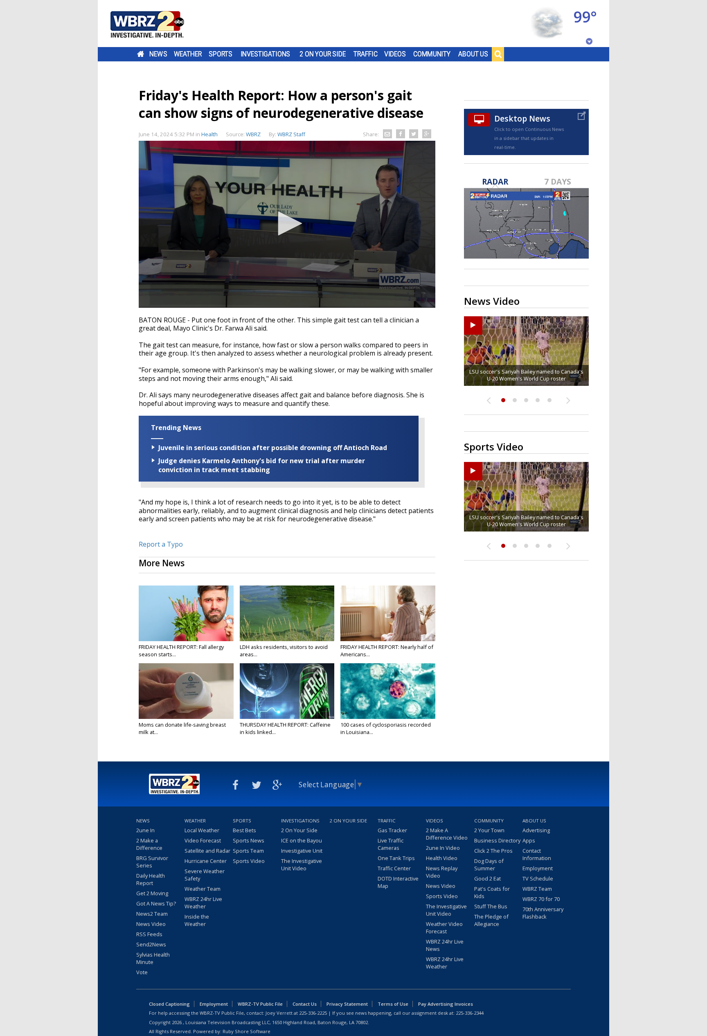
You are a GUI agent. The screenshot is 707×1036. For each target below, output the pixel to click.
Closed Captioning (169, 1004)
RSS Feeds (149, 934)
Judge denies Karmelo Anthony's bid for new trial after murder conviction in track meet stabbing (261, 465)
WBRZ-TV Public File (260, 1004)
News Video (151, 924)
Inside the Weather (197, 920)
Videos (395, 54)
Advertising (536, 830)
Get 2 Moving (152, 893)
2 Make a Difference (149, 844)
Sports (220, 54)
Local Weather (202, 830)
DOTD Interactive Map (398, 882)
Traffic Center (394, 868)
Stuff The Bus (490, 906)
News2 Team (152, 913)
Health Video (441, 858)
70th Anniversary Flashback (542, 912)
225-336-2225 (313, 1013)
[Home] (157, 23)
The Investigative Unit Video (301, 864)
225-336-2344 (470, 1013)
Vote (142, 972)
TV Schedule (537, 878)
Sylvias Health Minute (153, 958)
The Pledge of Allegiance (491, 920)
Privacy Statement (347, 1004)
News (158, 54)
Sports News (248, 840)
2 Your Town (489, 830)
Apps (528, 840)
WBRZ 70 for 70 (541, 899)
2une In (145, 830)
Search (498, 54)
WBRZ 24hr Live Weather (203, 902)
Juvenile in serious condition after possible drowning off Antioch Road (272, 447)
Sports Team (248, 850)
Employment (537, 868)
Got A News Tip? (156, 903)
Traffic (366, 54)
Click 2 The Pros (493, 850)
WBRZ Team (537, 888)
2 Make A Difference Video (447, 834)
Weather (188, 54)
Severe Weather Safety (205, 874)
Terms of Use (393, 1004)
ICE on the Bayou (301, 840)
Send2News (151, 944)
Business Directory (497, 840)
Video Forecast (203, 840)
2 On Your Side (322, 54)
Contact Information (536, 854)
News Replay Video (441, 872)
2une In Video (443, 847)
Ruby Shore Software (246, 1031)
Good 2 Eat (487, 878)
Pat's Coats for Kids (492, 892)
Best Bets (244, 830)
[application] (287, 224)
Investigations (265, 54)
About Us (473, 54)
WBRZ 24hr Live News (445, 945)
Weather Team (203, 888)
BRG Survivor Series (152, 861)
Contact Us (305, 1004)
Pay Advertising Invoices (445, 1004)
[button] (287, 223)
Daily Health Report (150, 879)
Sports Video (249, 861)
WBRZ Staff (291, 134)
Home (140, 54)
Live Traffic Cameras (390, 844)
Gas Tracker (392, 830)
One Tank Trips (396, 858)
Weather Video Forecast (444, 927)
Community (431, 54)
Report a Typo (161, 544)
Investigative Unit (301, 850)
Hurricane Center (206, 861)
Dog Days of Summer (489, 864)
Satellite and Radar (207, 850)
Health (209, 134)
